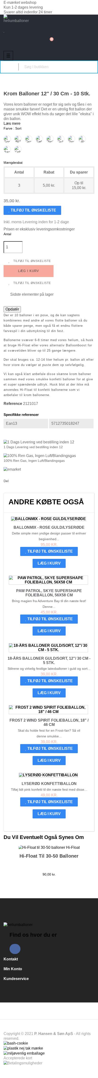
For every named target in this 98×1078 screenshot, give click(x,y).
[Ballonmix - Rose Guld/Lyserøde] (49, 519)
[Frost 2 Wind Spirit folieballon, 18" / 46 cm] (48, 709)
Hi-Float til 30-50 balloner (49, 856)
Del (13, 481)
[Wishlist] (4, 30)
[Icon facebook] (15, 949)
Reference (13, 404)
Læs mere (12, 123)
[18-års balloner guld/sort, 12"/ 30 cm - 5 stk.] (48, 647)
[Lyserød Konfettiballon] (48, 775)
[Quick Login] (6, 26)
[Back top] (92, 1069)
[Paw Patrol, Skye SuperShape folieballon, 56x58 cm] (48, 580)
